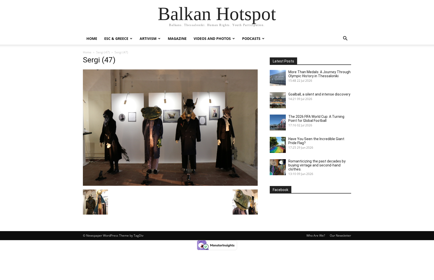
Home (91, 38)
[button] (345, 39)
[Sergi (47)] (170, 184)
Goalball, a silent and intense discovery (319, 94)
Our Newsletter (340, 235)
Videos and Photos (212, 38)
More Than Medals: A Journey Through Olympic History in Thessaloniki (319, 74)
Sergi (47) (103, 52)
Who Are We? (315, 235)
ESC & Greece (116, 38)
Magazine (177, 38)
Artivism (148, 38)
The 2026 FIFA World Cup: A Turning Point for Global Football (316, 119)
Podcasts (251, 38)
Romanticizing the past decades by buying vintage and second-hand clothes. (317, 165)
